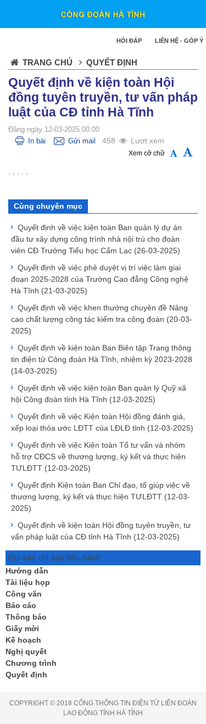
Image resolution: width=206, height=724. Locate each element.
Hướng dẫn (26, 570)
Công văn (23, 593)
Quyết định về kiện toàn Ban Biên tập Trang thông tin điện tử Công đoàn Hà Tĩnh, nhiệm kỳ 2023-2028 (101, 359)
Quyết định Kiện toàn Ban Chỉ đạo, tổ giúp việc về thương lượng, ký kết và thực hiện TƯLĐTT (100, 497)
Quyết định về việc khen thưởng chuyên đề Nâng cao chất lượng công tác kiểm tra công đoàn (101, 319)
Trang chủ (48, 62)
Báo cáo (20, 605)
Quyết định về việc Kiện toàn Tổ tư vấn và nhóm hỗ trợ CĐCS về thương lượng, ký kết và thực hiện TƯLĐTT (98, 456)
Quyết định (26, 674)
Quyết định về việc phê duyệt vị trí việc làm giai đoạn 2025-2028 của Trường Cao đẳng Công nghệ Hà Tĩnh (99, 279)
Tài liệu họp (27, 582)
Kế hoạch (23, 640)
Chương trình (31, 663)
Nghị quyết (26, 651)
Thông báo (26, 616)
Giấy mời (22, 628)
